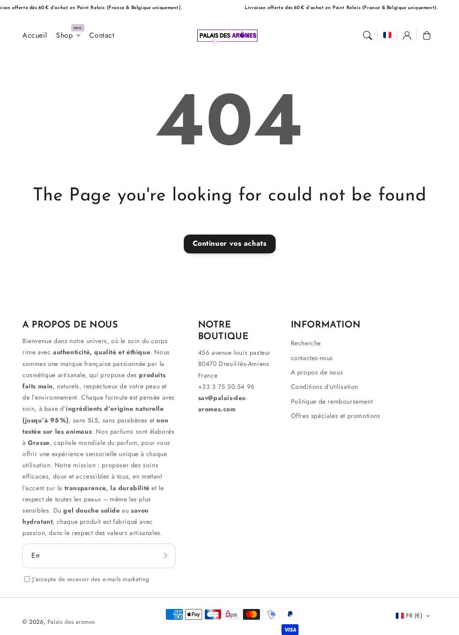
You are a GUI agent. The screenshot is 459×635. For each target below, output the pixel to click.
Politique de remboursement (332, 401)
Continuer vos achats (230, 243)
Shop (64, 35)
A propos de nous (317, 372)
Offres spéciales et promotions (336, 415)
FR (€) (414, 615)
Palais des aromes (71, 622)
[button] (367, 35)
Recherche (306, 343)
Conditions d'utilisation (324, 386)
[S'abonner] (166, 556)
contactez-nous (312, 357)
